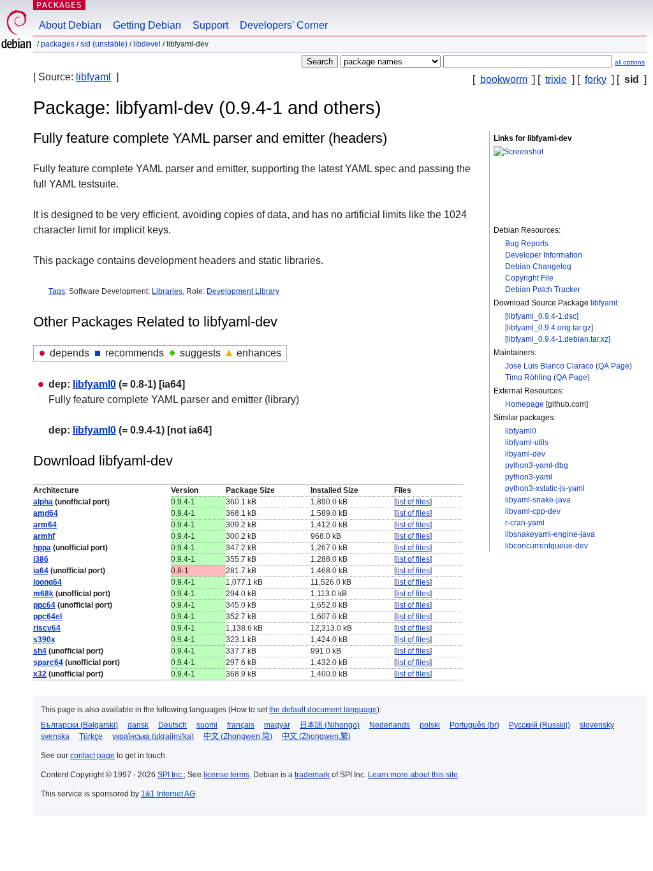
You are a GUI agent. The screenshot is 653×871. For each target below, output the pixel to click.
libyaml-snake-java (538, 499)
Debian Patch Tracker (542, 289)
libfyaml (93, 76)
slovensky (597, 725)
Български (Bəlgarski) (79, 725)
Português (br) (474, 725)
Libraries (167, 291)
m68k (43, 593)
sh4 (40, 651)
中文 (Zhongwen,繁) (316, 736)
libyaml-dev (525, 454)
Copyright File (529, 278)
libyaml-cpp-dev (533, 511)
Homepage (524, 404)
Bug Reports (526, 243)
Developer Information (543, 255)
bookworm (503, 79)
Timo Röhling (528, 377)
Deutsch (172, 725)
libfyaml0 (520, 431)
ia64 (40, 570)
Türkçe (91, 736)
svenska (55, 736)
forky (595, 79)
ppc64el (47, 616)
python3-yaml (528, 476)
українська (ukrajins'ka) (153, 736)
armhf (44, 536)
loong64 (47, 582)
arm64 (45, 524)
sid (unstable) (104, 44)
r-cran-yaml (525, 522)
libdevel (147, 44)
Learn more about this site (413, 774)
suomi (206, 725)
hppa (42, 547)
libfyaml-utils (526, 442)
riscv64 (47, 628)
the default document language (323, 709)
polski (430, 725)
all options (630, 62)
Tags (56, 291)
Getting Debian (147, 25)
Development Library (243, 291)
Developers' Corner (284, 25)
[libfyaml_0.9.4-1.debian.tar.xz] (557, 339)
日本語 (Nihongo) (330, 725)
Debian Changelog (538, 266)
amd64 (45, 513)
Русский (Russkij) (539, 725)
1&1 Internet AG (168, 793)
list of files (413, 501)
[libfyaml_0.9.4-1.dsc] (541, 316)
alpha (43, 501)
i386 (40, 559)
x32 (40, 674)
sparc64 (48, 662)
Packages (59, 5)
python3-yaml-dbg (536, 465)
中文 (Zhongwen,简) (237, 736)
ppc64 (44, 605)
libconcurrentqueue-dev (546, 545)
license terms (226, 774)
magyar (277, 725)
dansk (138, 725)
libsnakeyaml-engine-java (550, 534)
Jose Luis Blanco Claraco (549, 366)
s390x (44, 639)
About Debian (70, 25)
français (240, 725)
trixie (556, 79)
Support (210, 25)
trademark (312, 774)
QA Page (613, 366)
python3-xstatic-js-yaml (545, 488)
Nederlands (389, 725)
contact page (92, 755)
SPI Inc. (171, 774)
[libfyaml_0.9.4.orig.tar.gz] (549, 327)
